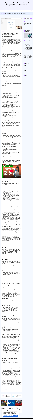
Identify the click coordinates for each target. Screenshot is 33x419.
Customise (5, 415)
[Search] (31, 18)
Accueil (2, 10)
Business (9, 10)
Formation (5, 10)
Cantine (20, 10)
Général (3, 31)
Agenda (13, 10)
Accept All (15, 415)
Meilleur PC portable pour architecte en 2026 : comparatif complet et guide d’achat (28, 56)
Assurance (16, 10)
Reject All (10, 415)
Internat (24, 10)
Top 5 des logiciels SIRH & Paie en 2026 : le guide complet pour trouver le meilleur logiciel (28, 48)
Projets (27, 10)
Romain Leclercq (5, 38)
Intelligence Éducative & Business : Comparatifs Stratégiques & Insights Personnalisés (16, 4)
